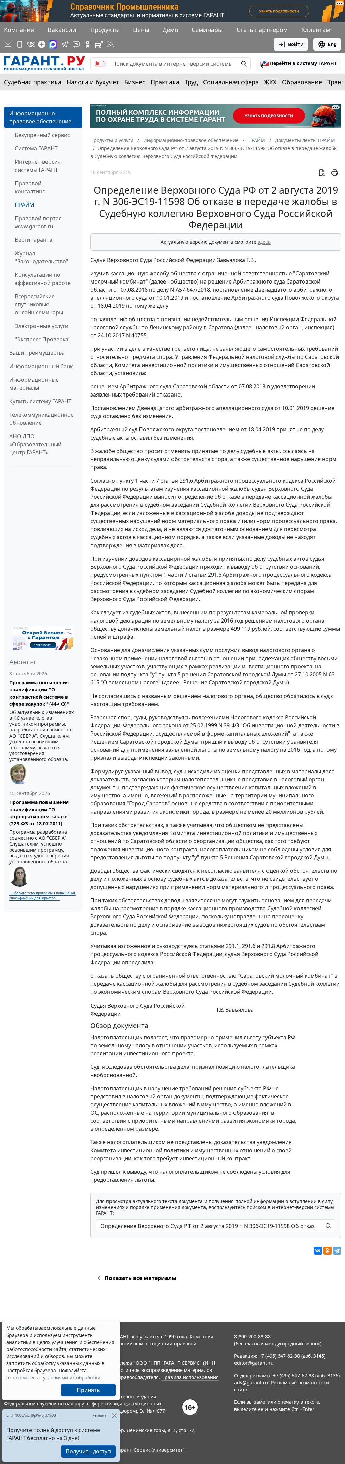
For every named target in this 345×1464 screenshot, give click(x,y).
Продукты (105, 30)
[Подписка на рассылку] (8, 44)
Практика (165, 82)
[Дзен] (41, 44)
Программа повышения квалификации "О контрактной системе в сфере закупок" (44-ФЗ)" (39, 693)
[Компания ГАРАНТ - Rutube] (99, 44)
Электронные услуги (41, 326)
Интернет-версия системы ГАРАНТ (38, 166)
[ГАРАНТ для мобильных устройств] (19, 44)
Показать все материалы (141, 1278)
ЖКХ (270, 82)
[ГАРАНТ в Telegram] (65, 44)
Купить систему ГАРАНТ (40, 401)
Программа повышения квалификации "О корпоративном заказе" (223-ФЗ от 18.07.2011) (39, 813)
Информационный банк (41, 366)
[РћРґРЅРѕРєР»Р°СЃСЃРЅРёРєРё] (327, 1251)
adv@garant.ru (251, 1382)
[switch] (100, 63)
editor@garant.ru (254, 1363)
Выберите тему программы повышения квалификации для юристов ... (42, 895)
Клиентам (315, 30)
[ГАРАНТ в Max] (53, 44)
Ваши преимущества (37, 352)
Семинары (207, 30)
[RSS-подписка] (110, 44)
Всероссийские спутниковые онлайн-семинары (39, 304)
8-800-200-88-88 (252, 1336)
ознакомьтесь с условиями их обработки (53, 1377)
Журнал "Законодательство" (41, 257)
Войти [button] (296, 44)
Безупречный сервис (42, 135)
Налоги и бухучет (93, 82)
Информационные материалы (34, 383)
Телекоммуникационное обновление (41, 418)
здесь (264, 242)
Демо (170, 30)
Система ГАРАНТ (36, 148)
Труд (191, 82)
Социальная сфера (231, 82)
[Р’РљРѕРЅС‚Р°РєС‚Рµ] (318, 1251)
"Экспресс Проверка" (43, 339)
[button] (298, 63)
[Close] (114, 1415)
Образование (302, 82)
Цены (141, 30)
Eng (332, 44)
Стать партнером (262, 30)
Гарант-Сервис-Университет (149, 1450)
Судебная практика (32, 82)
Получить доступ (88, 1451)
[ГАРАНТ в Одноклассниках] (88, 44)
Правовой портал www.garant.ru (38, 222)
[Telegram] (337, 1251)
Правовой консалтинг (30, 187)
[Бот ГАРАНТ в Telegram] (76, 44)
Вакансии (62, 30)
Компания (19, 30)
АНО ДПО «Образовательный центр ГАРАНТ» (35, 444)
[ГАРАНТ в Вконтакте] (31, 44)
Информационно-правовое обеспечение (40, 117)
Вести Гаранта (33, 239)
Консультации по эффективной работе (43, 279)
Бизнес (134, 82)
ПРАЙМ (24, 205)
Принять (88, 1390)
